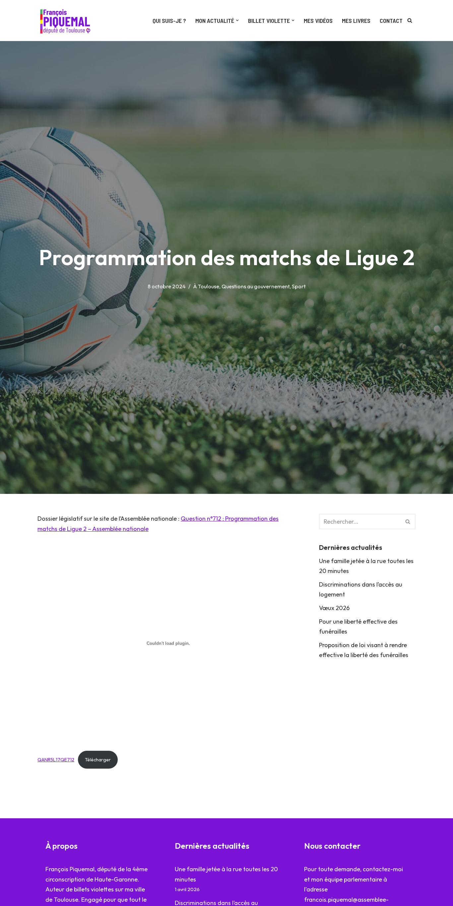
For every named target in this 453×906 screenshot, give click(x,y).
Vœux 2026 (334, 608)
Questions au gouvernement (256, 286)
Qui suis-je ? (169, 20)
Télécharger (98, 760)
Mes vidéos (318, 20)
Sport (299, 286)
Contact (391, 20)
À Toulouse (206, 286)
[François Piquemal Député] (66, 20)
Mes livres (356, 20)
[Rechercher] (409, 20)
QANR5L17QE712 (55, 760)
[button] (237, 20)
